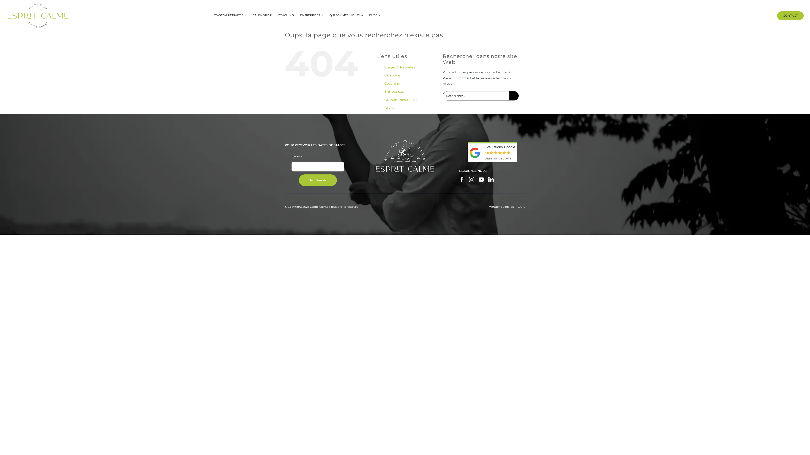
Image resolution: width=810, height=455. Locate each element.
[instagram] (471, 179)
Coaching (392, 84)
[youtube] (481, 179)
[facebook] (462, 179)
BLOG (389, 108)
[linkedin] (491, 179)
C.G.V (521, 206)
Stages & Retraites (399, 67)
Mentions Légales (501, 206)
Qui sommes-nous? (400, 100)
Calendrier (393, 75)
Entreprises (394, 92)
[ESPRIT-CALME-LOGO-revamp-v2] (38, 5)
